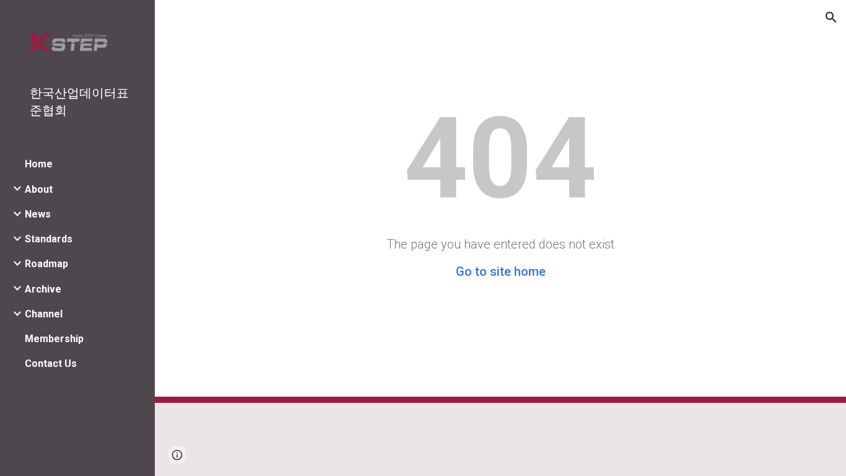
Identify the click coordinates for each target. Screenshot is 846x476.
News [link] (38, 214)
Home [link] (39, 164)
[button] (831, 17)
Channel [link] (44, 314)
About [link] (39, 189)
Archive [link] (43, 289)
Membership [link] (54, 339)
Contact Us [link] (51, 363)
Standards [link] (48, 239)
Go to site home (501, 271)
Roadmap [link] (46, 264)
